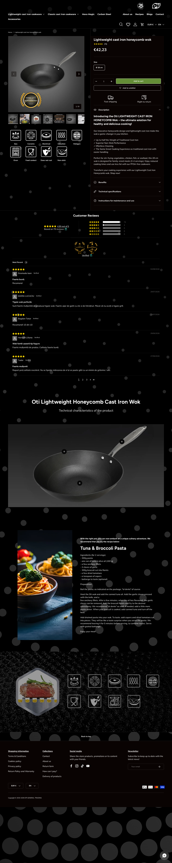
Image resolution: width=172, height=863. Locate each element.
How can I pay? (50, 771)
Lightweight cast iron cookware (25, 14)
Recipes (139, 14)
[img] (18, 269)
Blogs (150, 14)
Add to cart (138, 81)
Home (10, 32)
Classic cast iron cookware (62, 14)
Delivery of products (52, 776)
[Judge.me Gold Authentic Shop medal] (80, 247)
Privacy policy (14, 766)
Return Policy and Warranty (21, 771)
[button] (142, 24)
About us (127, 14)
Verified (85, 255)
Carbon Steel (104, 14)
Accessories (14, 19)
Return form (48, 766)
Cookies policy (14, 761)
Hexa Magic (88, 14)
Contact (160, 14)
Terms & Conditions (17, 756)
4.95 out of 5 (63, 226)
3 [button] (86, 379)
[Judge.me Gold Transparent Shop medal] (92, 247)
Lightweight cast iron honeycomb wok (28, 32)
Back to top (86, 736)
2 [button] (82, 379)
